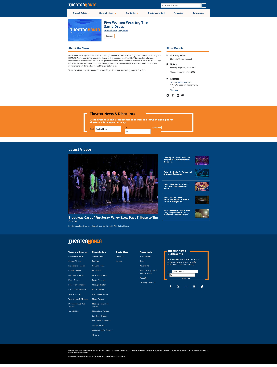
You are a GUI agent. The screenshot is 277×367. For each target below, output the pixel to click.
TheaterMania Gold (156, 13)
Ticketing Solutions (147, 282)
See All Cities (73, 311)
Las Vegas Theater (75, 275)
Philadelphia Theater (76, 285)
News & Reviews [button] (106, 13)
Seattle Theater (74, 294)
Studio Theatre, (110, 31)
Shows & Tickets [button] (80, 13)
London (119, 261)
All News (95, 335)
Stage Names (145, 256)
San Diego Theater (99, 316)
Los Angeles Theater (76, 266)
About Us (143, 278)
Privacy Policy (109, 356)
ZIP (126, 127)
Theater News (98, 256)
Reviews (95, 261)
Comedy (109, 36)
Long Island (123, 31)
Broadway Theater (75, 256)
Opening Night (98, 266)
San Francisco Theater (77, 289)
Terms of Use (120, 356)
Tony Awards (198, 13)
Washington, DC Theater (78, 299)
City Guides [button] (131, 13)
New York (188, 82)
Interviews (96, 270)
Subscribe (156, 128)
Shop (142, 261)
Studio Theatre (176, 82)
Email (92, 129)
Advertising (144, 266)
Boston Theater (74, 270)
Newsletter (179, 13)
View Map (174, 90)
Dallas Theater (98, 289)
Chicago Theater (75, 261)
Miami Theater (74, 280)
